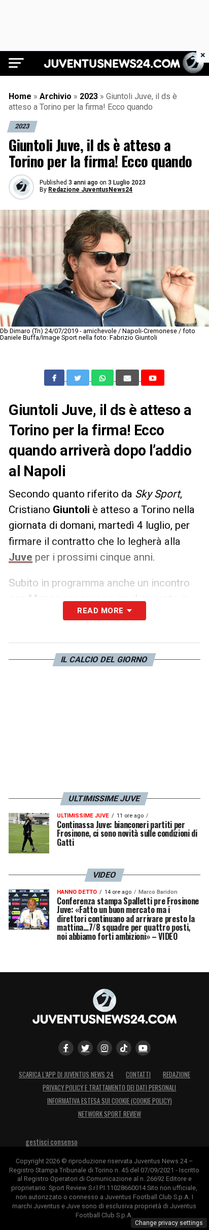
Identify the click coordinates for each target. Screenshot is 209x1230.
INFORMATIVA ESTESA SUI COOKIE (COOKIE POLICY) (109, 1101)
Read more (100, 610)
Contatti (138, 1074)
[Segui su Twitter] (85, 1048)
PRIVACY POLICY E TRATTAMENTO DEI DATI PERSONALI (109, 1087)
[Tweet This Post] (78, 378)
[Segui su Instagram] (104, 1048)
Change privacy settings (169, 1222)
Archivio (56, 96)
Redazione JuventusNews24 (90, 189)
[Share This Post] (103, 378)
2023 (89, 96)
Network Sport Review (109, 1114)
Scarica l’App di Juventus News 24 (66, 1074)
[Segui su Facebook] (66, 1048)
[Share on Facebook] (55, 378)
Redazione (176, 1074)
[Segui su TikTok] (123, 1048)
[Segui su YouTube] (143, 1048)
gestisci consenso (51, 1141)
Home (20, 96)
